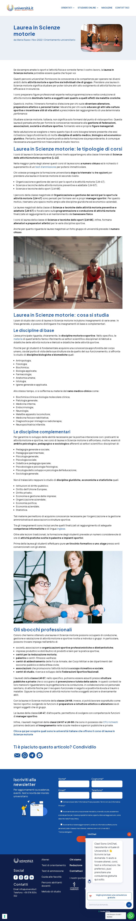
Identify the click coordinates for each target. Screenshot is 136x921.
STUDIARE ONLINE (87, 7)
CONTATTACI (122, 7)
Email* (62, 790)
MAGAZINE (106, 7)
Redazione (76, 865)
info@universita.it (28, 889)
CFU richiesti (110, 722)
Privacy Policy (74, 819)
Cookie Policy (105, 911)
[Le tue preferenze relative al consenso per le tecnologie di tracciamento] (4, 916)
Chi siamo (75, 859)
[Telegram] (32, 756)
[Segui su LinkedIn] (31, 877)
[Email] (17, 756)
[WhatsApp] (24, 756)
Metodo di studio (51, 891)
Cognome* (98, 778)
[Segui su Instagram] (21, 877)
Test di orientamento (54, 865)
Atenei (45, 859)
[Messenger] (39, 756)
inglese (61, 528)
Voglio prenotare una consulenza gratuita (108, 896)
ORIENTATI (66, 7)
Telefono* (97, 790)
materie (18, 338)
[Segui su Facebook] (16, 877)
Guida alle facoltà (51, 876)
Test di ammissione (53, 870)
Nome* (62, 778)
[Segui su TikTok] (26, 877)
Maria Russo (23, 39)
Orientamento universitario (59, 39)
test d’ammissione (45, 166)
